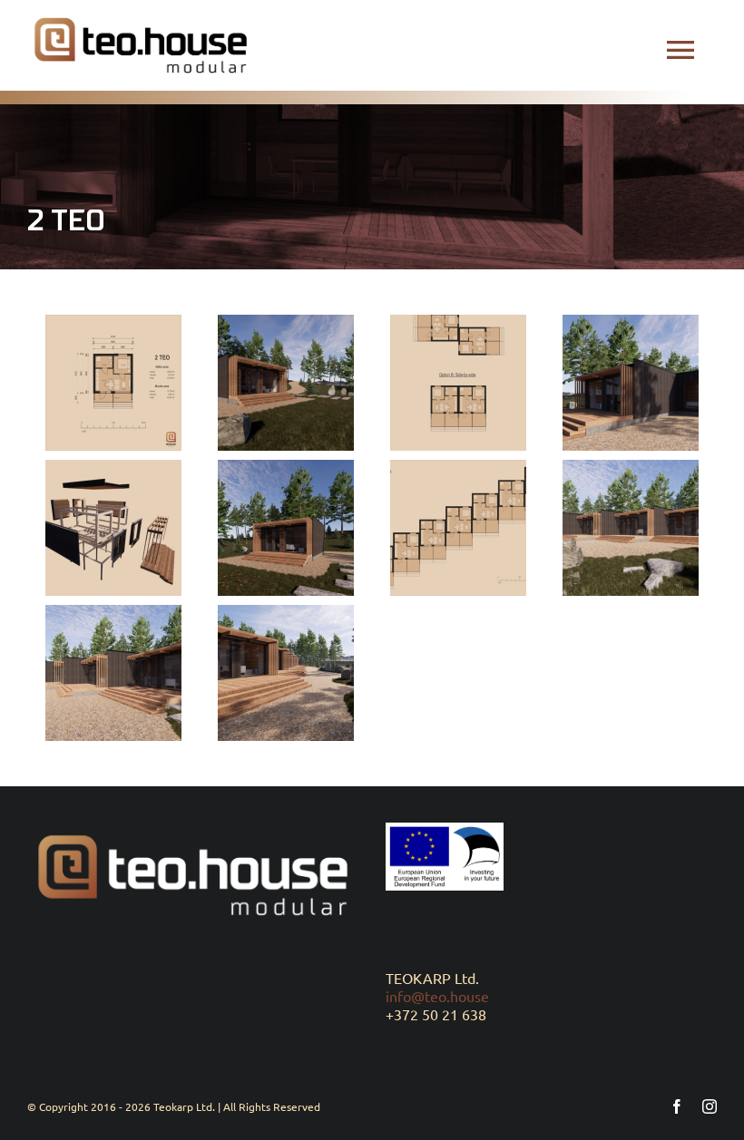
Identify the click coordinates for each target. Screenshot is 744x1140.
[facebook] (677, 1106)
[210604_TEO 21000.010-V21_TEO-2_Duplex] (458, 383)
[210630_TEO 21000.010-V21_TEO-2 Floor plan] (113, 383)
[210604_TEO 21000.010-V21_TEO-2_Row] (458, 528)
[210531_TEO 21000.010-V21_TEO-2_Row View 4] (285, 673)
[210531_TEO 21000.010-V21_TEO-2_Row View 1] (630, 528)
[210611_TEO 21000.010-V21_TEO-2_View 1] (285, 528)
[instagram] (709, 1106)
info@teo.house (437, 996)
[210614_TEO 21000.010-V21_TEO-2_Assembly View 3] (113, 528)
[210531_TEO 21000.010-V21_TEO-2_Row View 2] (113, 673)
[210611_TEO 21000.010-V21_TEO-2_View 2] (285, 383)
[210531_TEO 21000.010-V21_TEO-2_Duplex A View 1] (630, 383)
